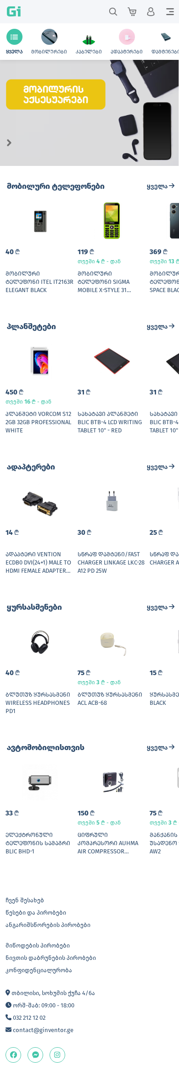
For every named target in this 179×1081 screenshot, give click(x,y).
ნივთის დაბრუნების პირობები (51, 957)
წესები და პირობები (36, 912)
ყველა (158, 186)
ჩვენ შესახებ (25, 900)
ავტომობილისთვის (45, 747)
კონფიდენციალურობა (39, 970)
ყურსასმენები (34, 607)
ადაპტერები (31, 467)
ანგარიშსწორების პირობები (48, 924)
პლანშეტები (31, 326)
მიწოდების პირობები (38, 945)
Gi (13, 12)
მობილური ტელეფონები (56, 186)
